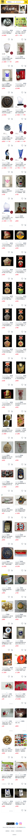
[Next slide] (12, 22)
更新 (24, 827)
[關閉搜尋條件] (14, 2)
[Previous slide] (2, 22)
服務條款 (7, 831)
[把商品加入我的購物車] (12, 39)
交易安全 (14, 834)
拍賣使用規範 (19, 831)
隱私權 (12, 831)
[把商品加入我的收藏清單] (9, 39)
